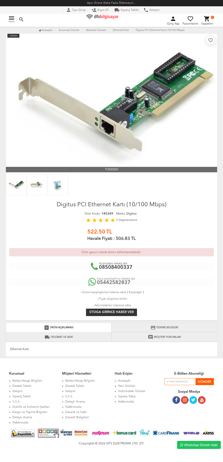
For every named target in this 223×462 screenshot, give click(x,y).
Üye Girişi (76, 10)
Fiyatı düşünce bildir (111, 298)
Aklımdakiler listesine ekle (111, 305)
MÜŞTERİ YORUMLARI (164, 337)
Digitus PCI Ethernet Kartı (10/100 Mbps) (160, 30)
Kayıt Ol (100, 10)
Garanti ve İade (75, 412)
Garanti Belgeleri (77, 417)
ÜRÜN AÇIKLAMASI (58, 327)
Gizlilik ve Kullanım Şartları (31, 406)
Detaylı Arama (22, 417)
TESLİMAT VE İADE (59, 337)
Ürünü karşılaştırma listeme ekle (102, 292)
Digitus (131, 213)
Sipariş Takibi (126, 10)
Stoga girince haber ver (111, 312)
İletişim (151, 10)
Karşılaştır (135, 292)
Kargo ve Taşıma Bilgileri (29, 412)
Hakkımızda (20, 422)
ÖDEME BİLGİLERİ (164, 327)
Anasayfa (46, 30)
